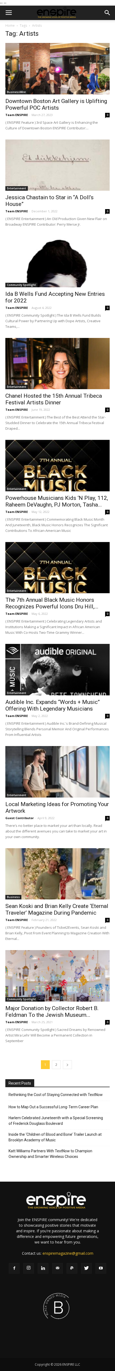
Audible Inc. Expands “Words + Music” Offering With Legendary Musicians (52, 705)
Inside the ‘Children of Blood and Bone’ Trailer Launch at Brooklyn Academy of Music (55, 1137)
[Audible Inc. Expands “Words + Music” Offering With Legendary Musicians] (57, 669)
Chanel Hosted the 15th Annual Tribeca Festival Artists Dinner (53, 399)
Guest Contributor (19, 818)
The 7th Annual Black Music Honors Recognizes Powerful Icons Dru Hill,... (51, 603)
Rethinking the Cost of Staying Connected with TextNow (56, 1095)
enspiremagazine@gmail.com (68, 1253)
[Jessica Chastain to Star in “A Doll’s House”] (57, 165)
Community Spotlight (21, 285)
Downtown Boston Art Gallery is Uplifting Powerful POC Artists (56, 104)
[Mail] (57, 1268)
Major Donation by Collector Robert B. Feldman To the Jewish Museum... (52, 1011)
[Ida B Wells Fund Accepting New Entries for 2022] (57, 261)
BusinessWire (16, 92)
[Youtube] (100, 1268)
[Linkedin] (43, 1268)
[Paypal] (72, 1268)
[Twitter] (86, 1268)
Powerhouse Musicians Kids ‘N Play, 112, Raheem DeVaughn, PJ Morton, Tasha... (56, 501)
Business (13, 897)
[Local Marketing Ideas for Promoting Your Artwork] (57, 772)
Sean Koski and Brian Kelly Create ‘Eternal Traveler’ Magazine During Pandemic (56, 909)
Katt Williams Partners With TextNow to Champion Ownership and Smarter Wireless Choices (50, 1154)
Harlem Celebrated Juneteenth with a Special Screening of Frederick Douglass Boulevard (56, 1121)
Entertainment (16, 188)
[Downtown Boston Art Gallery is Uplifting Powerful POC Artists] (57, 68)
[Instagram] (28, 1268)
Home (10, 25)
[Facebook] (14, 1268)
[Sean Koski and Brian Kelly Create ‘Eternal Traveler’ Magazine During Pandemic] (57, 874)
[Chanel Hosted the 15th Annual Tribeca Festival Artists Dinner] (57, 363)
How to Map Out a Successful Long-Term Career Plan (53, 1107)
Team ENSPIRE (16, 115)
